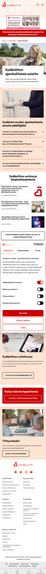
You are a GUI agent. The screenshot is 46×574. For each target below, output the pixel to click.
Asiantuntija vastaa (8, 533)
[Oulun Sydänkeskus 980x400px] (23, 22)
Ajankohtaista (27, 503)
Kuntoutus (26, 482)
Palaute (4, 542)
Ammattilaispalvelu (24, 566)
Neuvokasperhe (14, 564)
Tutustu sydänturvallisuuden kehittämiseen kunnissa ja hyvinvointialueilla (17, 153)
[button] (37, 6)
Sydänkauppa (27, 518)
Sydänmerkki (25, 564)
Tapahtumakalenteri (29, 521)
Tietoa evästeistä (8, 550)
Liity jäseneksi (27, 506)
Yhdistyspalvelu (12, 566)
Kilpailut (5, 536)
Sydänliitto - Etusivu (19, 4)
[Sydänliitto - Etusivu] (23, 464)
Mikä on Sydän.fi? (9, 529)
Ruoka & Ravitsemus (9, 488)
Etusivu (4, 41)
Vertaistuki (26, 485)
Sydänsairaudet (7, 482)
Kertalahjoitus (7, 503)
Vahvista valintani (23, 320)
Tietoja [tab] (38, 250)
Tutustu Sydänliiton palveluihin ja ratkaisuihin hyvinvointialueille (19, 133)
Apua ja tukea (28, 478)
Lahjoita (5, 499)
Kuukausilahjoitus (8, 506)
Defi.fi (25, 524)
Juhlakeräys (6, 515)
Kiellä (23, 328)
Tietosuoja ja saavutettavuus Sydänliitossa (11, 546)
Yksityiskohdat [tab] (23, 250)
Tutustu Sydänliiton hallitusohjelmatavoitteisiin (16, 143)
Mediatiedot (6, 539)
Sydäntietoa (7, 478)
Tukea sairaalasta (29, 488)
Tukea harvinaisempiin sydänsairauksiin (30, 514)
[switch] (40, 289)
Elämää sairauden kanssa (10, 485)
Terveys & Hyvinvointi (9, 491)
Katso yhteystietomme (15, 454)
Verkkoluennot (7, 494)
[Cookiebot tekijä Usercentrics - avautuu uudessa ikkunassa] (33, 244)
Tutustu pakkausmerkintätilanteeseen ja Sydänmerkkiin (21, 165)
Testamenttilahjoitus (8, 512)
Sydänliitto (12, 41)
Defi (6, 564)
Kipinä (34, 566)
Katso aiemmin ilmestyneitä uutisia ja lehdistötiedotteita (23, 236)
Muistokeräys (6, 518)
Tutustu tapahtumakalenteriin (23, 398)
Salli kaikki (23, 313)
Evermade (26, 559)
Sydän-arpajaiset (8, 509)
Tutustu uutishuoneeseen (17, 375)
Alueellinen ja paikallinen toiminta (31, 509)
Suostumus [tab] (8, 250)
